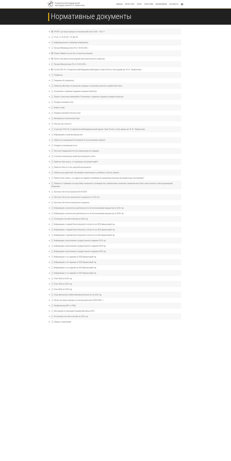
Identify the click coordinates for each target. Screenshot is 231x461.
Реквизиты (58, 75)
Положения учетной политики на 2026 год (71, 316)
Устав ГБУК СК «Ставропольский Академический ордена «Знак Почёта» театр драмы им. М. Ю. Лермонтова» (96, 69)
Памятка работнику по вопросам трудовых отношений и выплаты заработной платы (88, 86)
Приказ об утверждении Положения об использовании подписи (79, 140)
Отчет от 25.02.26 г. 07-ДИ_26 (66, 37)
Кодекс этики (59, 107)
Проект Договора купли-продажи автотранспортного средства (78, 59)
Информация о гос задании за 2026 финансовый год (75, 257)
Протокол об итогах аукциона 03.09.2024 (70, 192)
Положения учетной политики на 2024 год (71, 219)
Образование (161, 4)
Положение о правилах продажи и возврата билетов (75, 91)
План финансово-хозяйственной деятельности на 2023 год (77, 295)
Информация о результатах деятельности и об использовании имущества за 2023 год (89, 213)
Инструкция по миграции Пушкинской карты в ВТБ (74, 311)
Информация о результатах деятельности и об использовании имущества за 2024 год (89, 208)
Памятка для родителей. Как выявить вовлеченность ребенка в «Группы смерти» (86, 172)
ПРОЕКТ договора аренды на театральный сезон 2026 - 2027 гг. (78, 31)
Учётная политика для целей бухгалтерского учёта (74, 156)
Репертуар (129, 4)
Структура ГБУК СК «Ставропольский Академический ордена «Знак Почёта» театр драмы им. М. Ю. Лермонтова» (99, 129)
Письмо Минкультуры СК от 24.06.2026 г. (70, 64)
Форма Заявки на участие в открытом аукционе (72, 53)
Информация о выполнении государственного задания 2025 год (80, 240)
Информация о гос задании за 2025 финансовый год (75, 262)
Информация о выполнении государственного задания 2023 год (80, 251)
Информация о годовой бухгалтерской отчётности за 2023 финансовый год (84, 235)
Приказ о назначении (62, 322)
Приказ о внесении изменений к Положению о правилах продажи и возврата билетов (88, 97)
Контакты (173, 4)
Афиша (119, 4)
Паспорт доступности (62, 124)
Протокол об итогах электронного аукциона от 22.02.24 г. (77, 197)
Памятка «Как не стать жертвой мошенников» (72, 167)
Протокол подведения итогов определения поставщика (76, 151)
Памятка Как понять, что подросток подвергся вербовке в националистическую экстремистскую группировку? (99, 178)
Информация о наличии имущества (68, 134)
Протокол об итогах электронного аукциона (71, 202)
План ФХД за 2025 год (63, 284)
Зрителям (148, 4)
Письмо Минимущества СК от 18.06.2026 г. (71, 48)
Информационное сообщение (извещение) (71, 42)
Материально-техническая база (67, 118)
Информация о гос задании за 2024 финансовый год (75, 267)
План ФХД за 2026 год (63, 278)
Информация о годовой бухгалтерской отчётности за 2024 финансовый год (84, 230)
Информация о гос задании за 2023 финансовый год (75, 273)
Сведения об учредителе (64, 80)
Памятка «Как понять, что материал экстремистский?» (76, 162)
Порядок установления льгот (65, 145)
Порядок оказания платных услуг (67, 113)
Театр (139, 4)
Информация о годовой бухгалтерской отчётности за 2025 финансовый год (84, 224)
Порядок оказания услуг (64, 102)
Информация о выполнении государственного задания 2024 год (80, 246)
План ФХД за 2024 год (63, 289)
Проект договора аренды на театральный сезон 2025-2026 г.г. (79, 300)
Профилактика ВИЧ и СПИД (65, 305)
